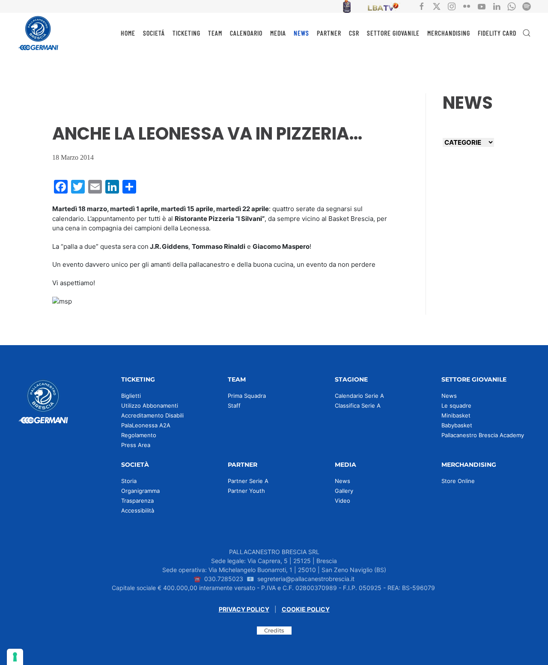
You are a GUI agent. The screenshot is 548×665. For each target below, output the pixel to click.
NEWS (301, 33)
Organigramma (140, 490)
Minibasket (456, 415)
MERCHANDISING (448, 33)
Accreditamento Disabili (152, 415)
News (449, 395)
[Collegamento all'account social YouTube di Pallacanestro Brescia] (481, 6)
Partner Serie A (248, 480)
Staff (234, 405)
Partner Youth (246, 490)
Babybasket (456, 425)
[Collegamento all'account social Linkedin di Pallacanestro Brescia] (496, 6)
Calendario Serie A (359, 395)
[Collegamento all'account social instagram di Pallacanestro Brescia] (451, 6)
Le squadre (456, 405)
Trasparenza (137, 500)
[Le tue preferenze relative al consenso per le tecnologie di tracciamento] (15, 657)
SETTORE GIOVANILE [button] (393, 33)
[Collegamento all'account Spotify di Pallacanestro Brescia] (526, 6)
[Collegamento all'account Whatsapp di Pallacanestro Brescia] (511, 6)
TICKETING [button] (186, 33)
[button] (526, 33)
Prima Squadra (247, 395)
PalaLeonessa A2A (145, 425)
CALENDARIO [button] (246, 33)
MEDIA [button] (278, 33)
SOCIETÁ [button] (154, 33)
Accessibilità (137, 510)
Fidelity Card (497, 33)
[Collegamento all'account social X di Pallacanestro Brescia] (436, 6)
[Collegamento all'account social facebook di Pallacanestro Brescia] (421, 6)
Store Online (458, 480)
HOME (128, 33)
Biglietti (131, 395)
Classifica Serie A (358, 405)
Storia (129, 480)
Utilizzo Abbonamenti (149, 405)
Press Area (135, 444)
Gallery (344, 490)
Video (342, 500)
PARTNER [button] (329, 33)
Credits (274, 630)
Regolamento (138, 435)
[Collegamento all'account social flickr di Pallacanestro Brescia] (466, 6)
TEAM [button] (215, 33)
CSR (354, 33)
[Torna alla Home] (38, 33)
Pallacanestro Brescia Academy (482, 435)
